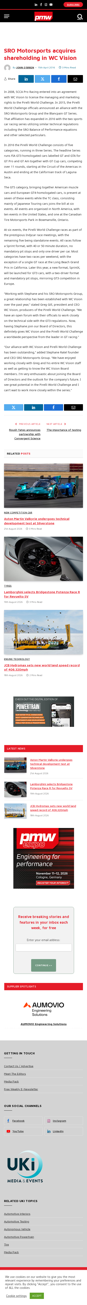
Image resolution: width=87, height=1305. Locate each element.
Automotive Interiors (17, 1213)
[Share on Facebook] (59, 79)
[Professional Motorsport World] (43, 16)
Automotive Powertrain (19, 1236)
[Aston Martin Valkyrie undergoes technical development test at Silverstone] (43, 485)
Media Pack (11, 1081)
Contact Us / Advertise (18, 1066)
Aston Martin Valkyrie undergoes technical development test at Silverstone (51, 764)
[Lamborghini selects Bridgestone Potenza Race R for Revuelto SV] (43, 559)
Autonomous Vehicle (17, 1229)
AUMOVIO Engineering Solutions (44, 1024)
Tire (6, 1244)
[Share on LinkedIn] (26, 79)
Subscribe (73, 4)
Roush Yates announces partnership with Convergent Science (24, 434)
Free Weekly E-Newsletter (21, 1089)
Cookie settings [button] (16, 1296)
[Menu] (6, 16)
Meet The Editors (15, 1073)
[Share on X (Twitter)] (42, 79)
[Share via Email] (75, 79)
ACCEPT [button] (36, 1295)
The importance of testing (64, 429)
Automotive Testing (16, 1221)
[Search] (79, 16)
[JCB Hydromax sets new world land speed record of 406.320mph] (43, 632)
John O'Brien (25, 67)
